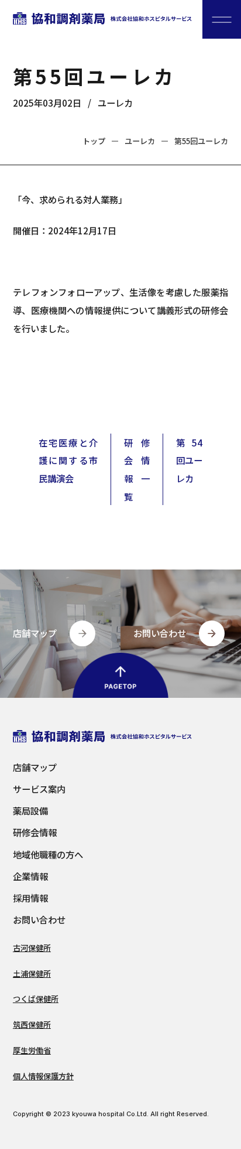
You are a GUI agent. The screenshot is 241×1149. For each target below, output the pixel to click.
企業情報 (30, 876)
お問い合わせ (39, 919)
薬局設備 (30, 810)
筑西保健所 (32, 1024)
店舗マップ (35, 767)
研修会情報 (35, 832)
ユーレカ (115, 102)
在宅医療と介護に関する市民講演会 (68, 460)
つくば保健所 (35, 999)
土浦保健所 (32, 973)
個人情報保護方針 (43, 1076)
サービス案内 (39, 789)
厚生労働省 (32, 1050)
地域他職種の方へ (48, 854)
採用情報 (30, 898)
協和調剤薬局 (102, 19)
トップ (93, 140)
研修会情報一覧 (137, 469)
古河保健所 (32, 948)
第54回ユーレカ (189, 460)
